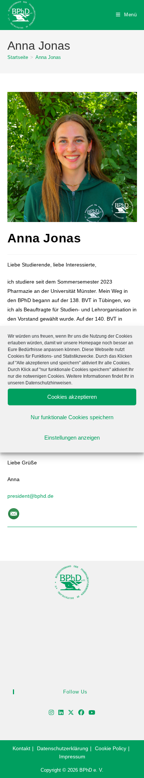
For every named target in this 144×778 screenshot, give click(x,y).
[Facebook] (81, 713)
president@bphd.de (30, 496)
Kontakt (21, 748)
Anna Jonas (48, 57)
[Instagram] (51, 713)
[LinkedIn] (61, 713)
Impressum (72, 756)
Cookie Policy (110, 748)
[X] (71, 713)
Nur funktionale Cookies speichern (72, 417)
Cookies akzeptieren (72, 397)
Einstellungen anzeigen (72, 437)
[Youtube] (92, 713)
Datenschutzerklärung (62, 748)
